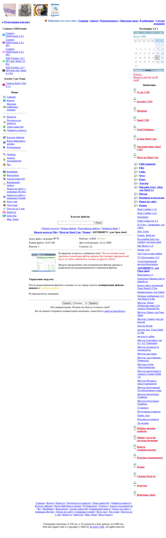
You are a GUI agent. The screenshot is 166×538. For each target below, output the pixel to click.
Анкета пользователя (14, 159)
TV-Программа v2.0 (148, 257)
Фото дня (12, 201)
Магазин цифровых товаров (12, 107)
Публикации (14, 147)
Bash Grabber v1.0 (147, 209)
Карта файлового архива (67, 506)
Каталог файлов (15, 137)
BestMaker (12, 171)
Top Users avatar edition (149, 253)
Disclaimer (142, 217)
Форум (10, 100)
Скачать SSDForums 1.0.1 (15, 34)
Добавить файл (109, 228)
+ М (160, 33)
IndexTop (12, 215)
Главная (11, 97)
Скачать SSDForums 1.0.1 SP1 (15, 42)
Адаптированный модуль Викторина (147, 263)
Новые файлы (68, 228)
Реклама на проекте (148, 419)
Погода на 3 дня (15, 208)
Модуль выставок (147, 353)
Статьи (159, 70)
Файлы (148, 70)
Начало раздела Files (45, 232)
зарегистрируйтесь (114, 311)
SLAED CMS (97, 526)
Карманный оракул (13, 184)
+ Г (152, 33)
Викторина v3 (145, 274)
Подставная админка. (149, 411)
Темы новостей (15, 126)
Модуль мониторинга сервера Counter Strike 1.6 (149, 374)
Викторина (13, 175)
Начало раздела (50, 228)
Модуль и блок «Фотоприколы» (146, 366)
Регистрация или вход (17, 22)
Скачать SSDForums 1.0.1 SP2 (15, 52)
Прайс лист (143, 415)
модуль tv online (146, 336)
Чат (9, 164)
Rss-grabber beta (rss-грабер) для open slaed (149, 240)
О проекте (143, 407)
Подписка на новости (14, 122)
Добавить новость (17, 130)
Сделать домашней (159, 22)
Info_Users (143, 231)
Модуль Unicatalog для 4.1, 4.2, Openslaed (149, 342)
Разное (86, 232)
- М (137, 33)
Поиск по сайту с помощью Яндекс (16, 190)
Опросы (11, 154)
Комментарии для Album (151, 292)
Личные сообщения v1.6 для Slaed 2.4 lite (150, 297)
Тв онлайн (143, 423)
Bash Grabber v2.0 (147, 213)
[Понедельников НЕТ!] (31, 17)
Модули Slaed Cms (70, 232)
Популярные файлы (89, 228)
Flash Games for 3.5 (147, 220)
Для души (12, 205)
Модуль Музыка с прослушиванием (147, 382)
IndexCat (11, 212)
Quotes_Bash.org (146, 235)
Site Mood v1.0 (145, 246)
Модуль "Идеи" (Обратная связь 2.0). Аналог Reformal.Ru (148, 305)
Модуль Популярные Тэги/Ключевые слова (149, 389)
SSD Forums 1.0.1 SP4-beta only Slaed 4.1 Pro (16, 70)
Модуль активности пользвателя (148, 348)
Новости (11, 116)
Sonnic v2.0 (143, 249)
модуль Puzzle (144, 325)
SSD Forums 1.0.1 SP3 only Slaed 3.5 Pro (15, 61)
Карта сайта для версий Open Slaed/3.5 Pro (150, 287)
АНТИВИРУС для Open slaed (148, 269)
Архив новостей (16, 178)
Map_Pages (13, 219)
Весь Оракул (106, 514)
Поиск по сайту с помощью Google (16, 196)
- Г (145, 33)
